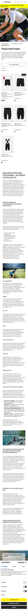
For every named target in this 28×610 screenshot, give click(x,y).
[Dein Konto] (22, 2)
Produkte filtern (15, 64)
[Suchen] (15, 2)
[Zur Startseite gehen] (7, 2)
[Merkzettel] (18, 2)
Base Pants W (17, 92)
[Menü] (2, 2)
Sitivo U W (3, 92)
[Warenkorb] (25, 2)
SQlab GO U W (17, 123)
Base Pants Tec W (5, 123)
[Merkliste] (12, 90)
